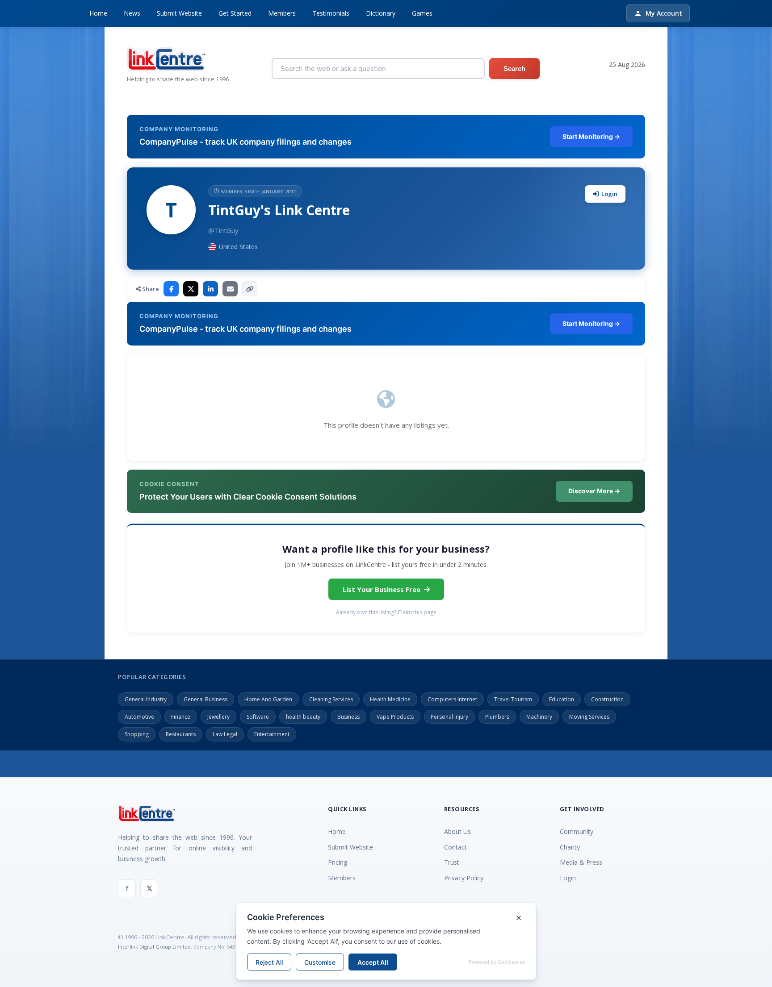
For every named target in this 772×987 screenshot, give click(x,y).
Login (609, 194)
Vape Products (395, 716)
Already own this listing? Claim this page (386, 612)
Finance (180, 716)
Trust (451, 862)
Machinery (539, 716)
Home (98, 13)
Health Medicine (390, 699)
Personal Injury (449, 716)
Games (422, 13)
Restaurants (181, 734)
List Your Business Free (381, 589)
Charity (570, 847)
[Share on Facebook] (171, 288)
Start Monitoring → (591, 136)
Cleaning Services (331, 699)
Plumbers (497, 716)
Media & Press (581, 862)
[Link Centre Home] (178, 59)
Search (514, 68)
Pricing (337, 862)
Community (576, 831)
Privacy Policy (463, 878)
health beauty (303, 716)
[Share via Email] (230, 288)
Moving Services (589, 716)
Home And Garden (268, 699)
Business (348, 716)
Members (282, 13)
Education (561, 699)
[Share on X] (190, 288)
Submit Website (179, 13)
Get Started (235, 13)
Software (258, 716)
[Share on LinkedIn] (210, 288)
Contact (455, 847)
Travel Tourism (513, 699)
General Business (205, 699)
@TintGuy (223, 230)
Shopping (137, 734)
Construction (607, 699)
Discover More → (594, 491)
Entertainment (272, 734)
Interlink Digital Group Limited (154, 946)
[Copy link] (249, 288)
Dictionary (380, 13)
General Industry (146, 699)
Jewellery (218, 716)
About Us (457, 831)
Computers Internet (452, 699)
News (132, 13)
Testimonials (330, 13)
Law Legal (225, 734)
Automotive (139, 716)
